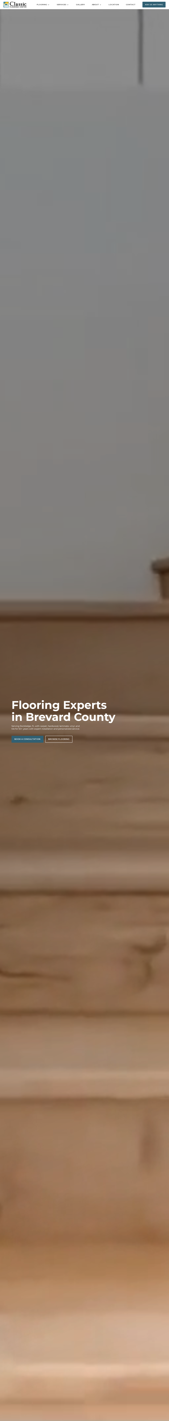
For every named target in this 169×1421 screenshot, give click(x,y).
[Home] (14, 4)
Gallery (80, 4)
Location (114, 4)
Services (61, 4)
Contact (131, 4)
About (95, 4)
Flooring (42, 4)
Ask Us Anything (154, 4)
